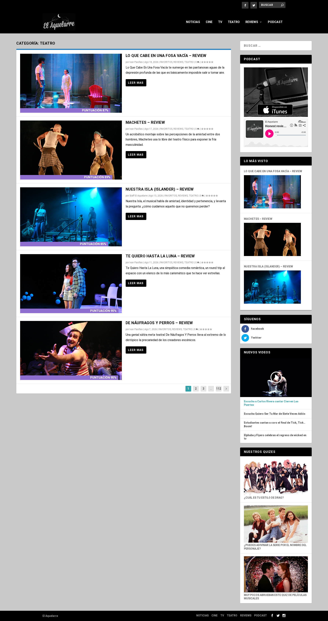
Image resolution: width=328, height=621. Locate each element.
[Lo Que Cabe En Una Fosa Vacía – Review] (71, 83)
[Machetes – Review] (71, 150)
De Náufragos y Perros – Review (159, 323)
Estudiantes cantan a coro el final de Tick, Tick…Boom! (274, 424)
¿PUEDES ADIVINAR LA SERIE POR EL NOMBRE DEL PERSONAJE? (275, 547)
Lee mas (136, 82)
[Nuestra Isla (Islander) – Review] (71, 216)
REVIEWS (251, 22)
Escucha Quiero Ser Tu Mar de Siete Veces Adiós (274, 413)
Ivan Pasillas (136, 62)
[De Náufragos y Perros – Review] (71, 350)
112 (218, 388)
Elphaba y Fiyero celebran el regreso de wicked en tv (275, 437)
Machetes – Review (145, 122)
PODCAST (275, 22)
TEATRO (234, 22)
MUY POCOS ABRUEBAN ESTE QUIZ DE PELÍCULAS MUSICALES (275, 596)
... (211, 388)
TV (220, 22)
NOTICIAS (193, 22)
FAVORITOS (166, 62)
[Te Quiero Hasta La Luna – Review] (71, 283)
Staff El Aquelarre (138, 195)
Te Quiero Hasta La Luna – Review (160, 256)
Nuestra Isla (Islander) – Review (160, 189)
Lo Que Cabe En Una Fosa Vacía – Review (166, 55)
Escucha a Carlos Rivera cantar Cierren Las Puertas (271, 403)
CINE (209, 22)
